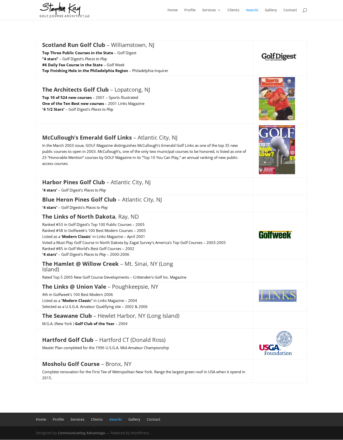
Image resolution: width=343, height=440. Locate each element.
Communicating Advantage (81, 432)
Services (209, 10)
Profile (190, 10)
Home (172, 10)
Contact (290, 10)
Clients (233, 10)
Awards (252, 10)
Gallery (271, 10)
